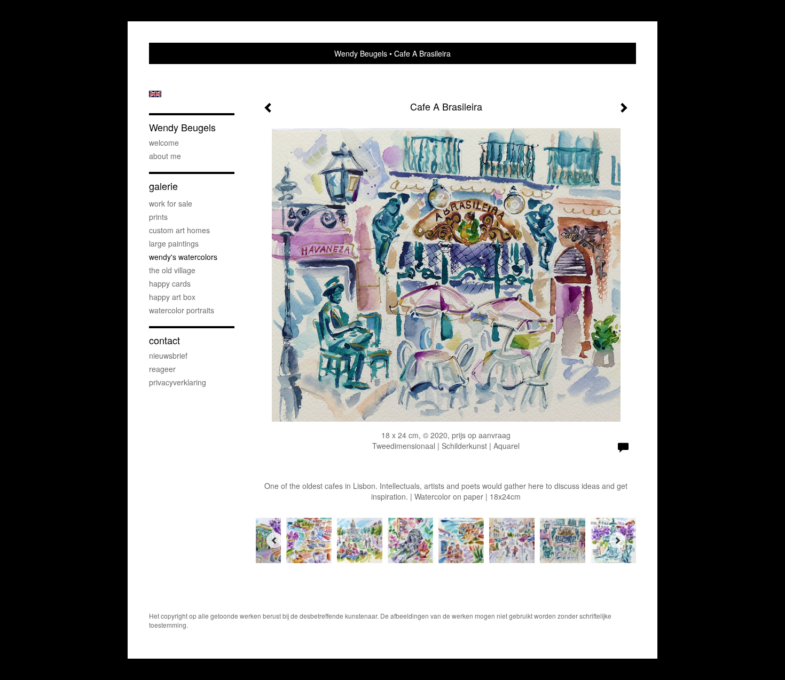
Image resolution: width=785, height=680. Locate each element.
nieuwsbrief (168, 355)
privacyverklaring (177, 382)
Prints (158, 216)
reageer (162, 368)
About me (165, 156)
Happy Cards (170, 283)
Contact (164, 340)
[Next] (617, 540)
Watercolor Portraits (181, 310)
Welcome (164, 142)
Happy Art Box (172, 296)
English (155, 94)
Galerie (163, 186)
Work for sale (170, 203)
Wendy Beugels (360, 53)
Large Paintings (174, 243)
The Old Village (172, 270)
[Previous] (274, 540)
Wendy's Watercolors (183, 256)
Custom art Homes (179, 230)
